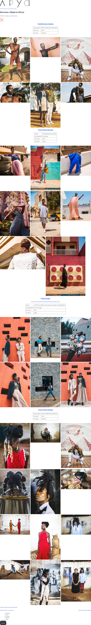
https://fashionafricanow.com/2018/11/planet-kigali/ (48, 301)
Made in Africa (8, 607)
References (14, 607)
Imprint (3, 622)
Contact (15, 8)
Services (7, 8)
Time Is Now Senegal (45, 130)
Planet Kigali (45, 298)
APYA (1, 8)
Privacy (3, 623)
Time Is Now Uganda (45, 410)
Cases (4, 8)
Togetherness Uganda (45, 24)
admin (15, 15)
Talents (11, 8)
